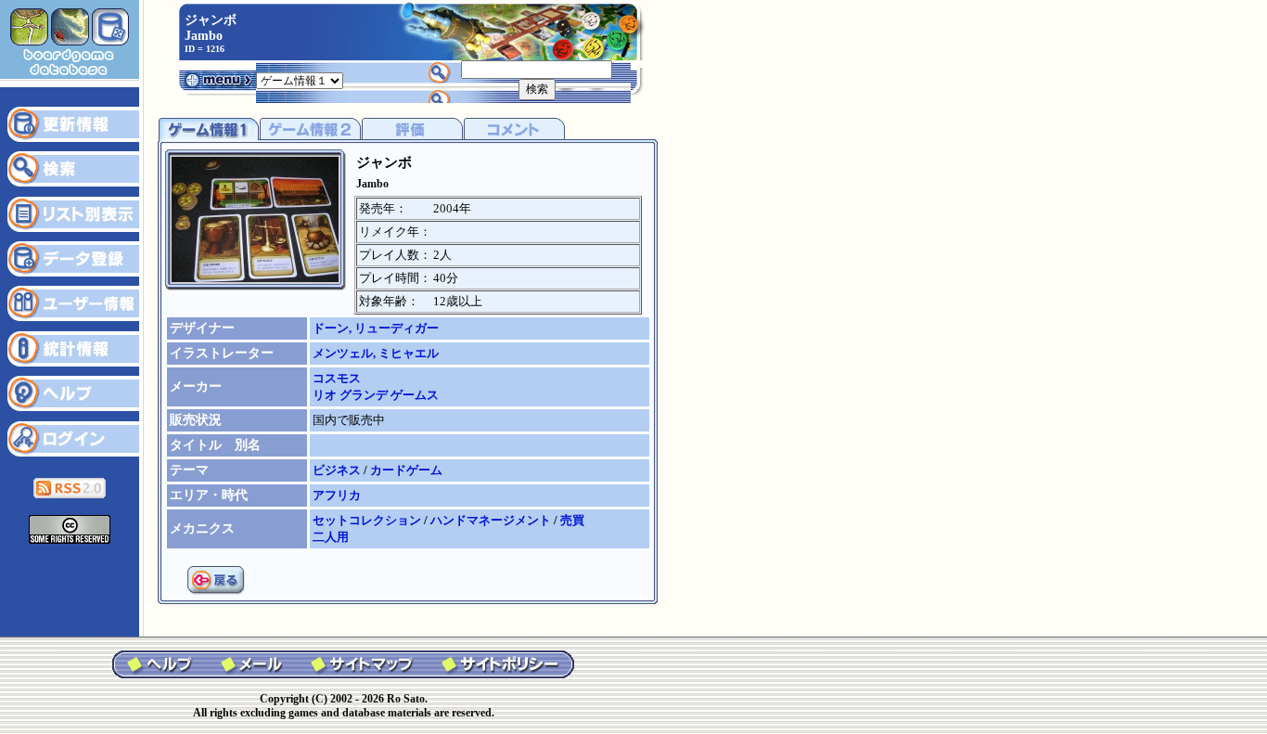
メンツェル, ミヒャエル (376, 353)
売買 (572, 520)
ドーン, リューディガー (376, 328)
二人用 (331, 537)
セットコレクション (368, 520)
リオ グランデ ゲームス (376, 395)
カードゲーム (406, 470)
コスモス (337, 378)
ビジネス (338, 470)
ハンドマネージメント (492, 520)
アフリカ (337, 495)
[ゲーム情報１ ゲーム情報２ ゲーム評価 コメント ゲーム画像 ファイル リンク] (299, 79)
